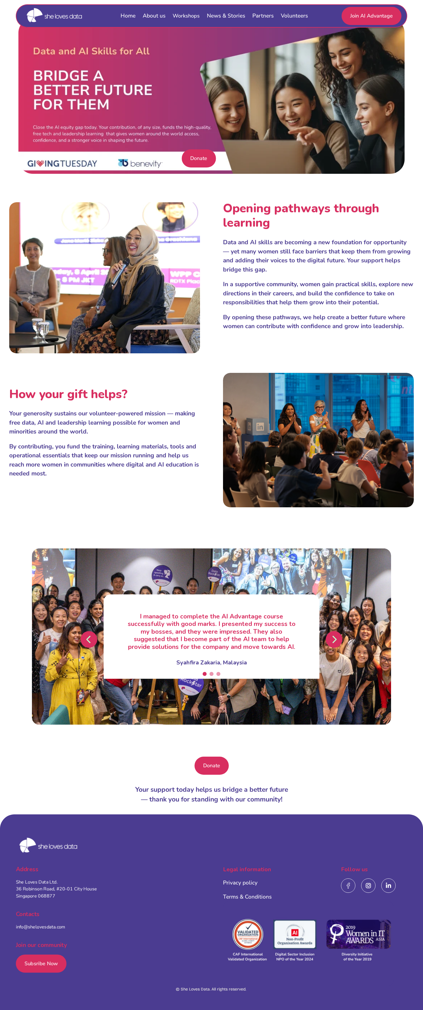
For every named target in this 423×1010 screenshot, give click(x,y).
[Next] (334, 639)
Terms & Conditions (247, 897)
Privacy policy (240, 882)
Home (128, 16)
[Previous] (89, 639)
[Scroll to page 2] (211, 674)
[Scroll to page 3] (217, 674)
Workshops (186, 15)
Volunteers (294, 16)
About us (154, 16)
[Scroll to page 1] (205, 674)
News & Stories (226, 16)
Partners (263, 16)
